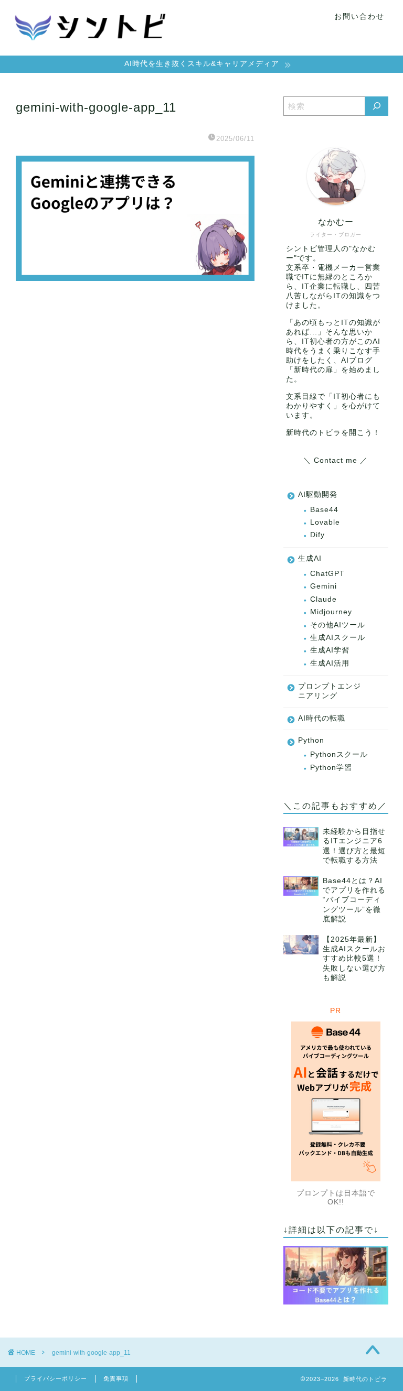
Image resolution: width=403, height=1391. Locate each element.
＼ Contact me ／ (335, 460)
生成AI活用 (329, 663)
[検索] (376, 106)
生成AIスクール (337, 638)
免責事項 (116, 1378)
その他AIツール (337, 625)
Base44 (324, 510)
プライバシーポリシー (55, 1378)
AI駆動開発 (317, 494)
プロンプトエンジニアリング (329, 691)
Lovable (325, 522)
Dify (317, 535)
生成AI (310, 558)
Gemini (323, 586)
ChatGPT (327, 574)
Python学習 (331, 767)
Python (311, 740)
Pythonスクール (339, 754)
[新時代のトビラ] (91, 51)
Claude (323, 599)
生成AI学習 (329, 650)
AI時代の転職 (321, 718)
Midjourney (331, 612)
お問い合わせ (359, 16)
